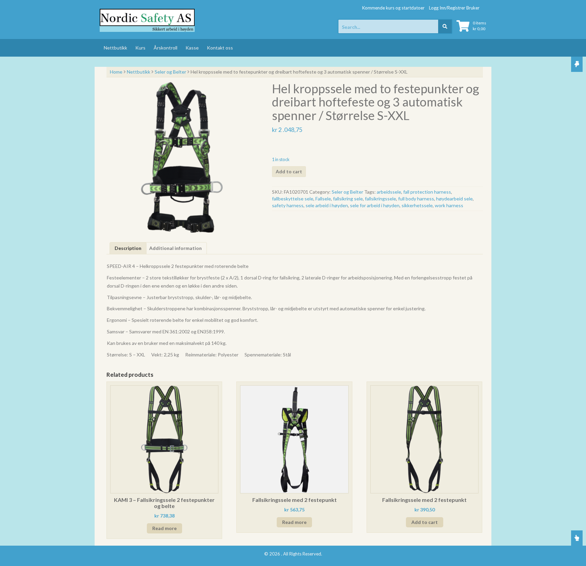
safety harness (288, 205)
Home (116, 72)
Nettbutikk (115, 48)
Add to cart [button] (424, 522)
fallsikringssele (380, 198)
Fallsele (323, 198)
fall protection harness (427, 192)
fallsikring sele (348, 198)
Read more (164, 528)
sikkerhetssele (417, 205)
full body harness (416, 198)
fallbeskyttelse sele (292, 198)
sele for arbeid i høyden (374, 205)
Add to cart (289, 171)
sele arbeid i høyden (327, 205)
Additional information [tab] (175, 248)
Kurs (140, 48)
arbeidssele (389, 192)
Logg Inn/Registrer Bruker (454, 8)
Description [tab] (128, 248)
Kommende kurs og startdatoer (393, 8)
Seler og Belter (170, 72)
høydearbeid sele (454, 198)
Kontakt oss (220, 48)
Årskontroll (165, 48)
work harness (449, 205)
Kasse (192, 48)
